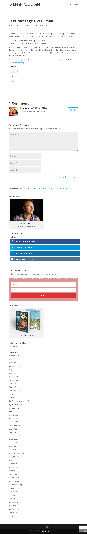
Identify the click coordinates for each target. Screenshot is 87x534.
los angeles (13, 425)
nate (37, 25)
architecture (13, 366)
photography (13, 467)
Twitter (11, 512)
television (12, 505)
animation (12, 363)
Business (12, 380)
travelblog (12, 509)
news (11, 460)
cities (10, 383)
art (10, 369)
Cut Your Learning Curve (18, 401)
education (12, 408)
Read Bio (31, 223)
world (11, 516)
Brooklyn (12, 377)
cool (10, 394)
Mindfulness (13, 436)
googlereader (14, 415)
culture (32, 25)
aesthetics (12, 356)
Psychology (13, 478)
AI (9, 359)
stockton (12, 495)
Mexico (11, 432)
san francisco (13, 485)
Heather (24, 108)
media (11, 429)
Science (11, 492)
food (10, 411)
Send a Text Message (17, 62)
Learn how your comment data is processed (54, 188)
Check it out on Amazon (26, 336)
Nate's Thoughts (15, 453)
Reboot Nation (14, 481)
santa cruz (12, 488)
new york (12, 457)
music (11, 446)
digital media (13, 404)
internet (11, 422)
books (11, 373)
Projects (12, 474)
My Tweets (13, 346)
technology (43, 25)
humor (11, 418)
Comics (11, 387)
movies (11, 443)
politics (11, 471)
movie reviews (14, 439)
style (10, 499)
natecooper (15, 25)
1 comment (53, 25)
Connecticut (13, 390)
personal (12, 464)
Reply (73, 110)
